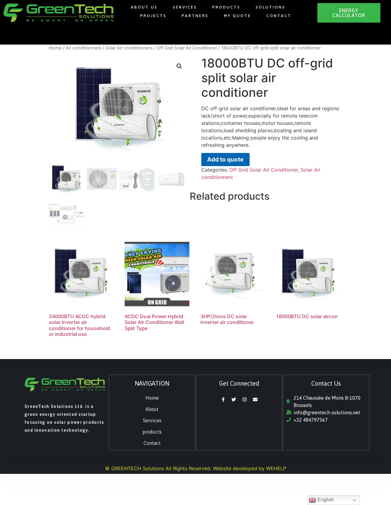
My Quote (237, 15)
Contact (278, 15)
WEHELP (276, 468)
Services (185, 7)
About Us (144, 7)
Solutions (270, 7)
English (325, 499)
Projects (153, 15)
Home (55, 48)
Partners (195, 15)
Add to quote (225, 159)
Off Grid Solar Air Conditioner (187, 48)
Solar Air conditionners (129, 48)
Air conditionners (83, 48)
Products (226, 7)
